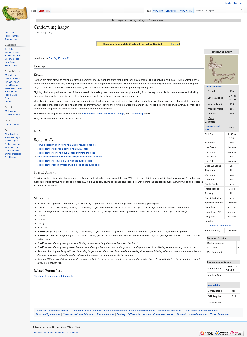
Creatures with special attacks (79, 314)
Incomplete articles (58, 310)
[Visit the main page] (14, 13)
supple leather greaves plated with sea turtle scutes (64, 160)
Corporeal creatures (164, 314)
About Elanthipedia (56, 333)
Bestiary (121, 314)
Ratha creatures (105, 314)
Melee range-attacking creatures (200, 310)
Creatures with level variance (86, 310)
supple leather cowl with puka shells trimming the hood (66, 152)
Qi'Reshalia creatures (139, 314)
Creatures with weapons (142, 310)
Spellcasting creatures (169, 310)
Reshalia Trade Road (220, 225)
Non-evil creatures (219, 314)
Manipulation (214, 285)
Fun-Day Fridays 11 (58, 58)
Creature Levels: (213, 86)
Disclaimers (72, 333)
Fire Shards (88, 113)
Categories (40, 310)
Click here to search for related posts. (54, 276)
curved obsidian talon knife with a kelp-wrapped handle (66, 144)
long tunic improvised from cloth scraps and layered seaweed (69, 156)
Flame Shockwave (105, 113)
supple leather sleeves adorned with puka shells (62, 148)
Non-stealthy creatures (48, 314)
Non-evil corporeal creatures (192, 314)
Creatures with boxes (115, 310)
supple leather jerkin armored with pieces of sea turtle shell (68, 164)
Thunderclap (137, 113)
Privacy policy (39, 333)
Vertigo (120, 113)
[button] (175, 44)
